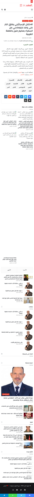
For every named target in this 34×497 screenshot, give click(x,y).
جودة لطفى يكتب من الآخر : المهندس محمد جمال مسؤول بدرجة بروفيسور (18, 399)
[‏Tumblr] (17, 96)
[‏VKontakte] (6, 96)
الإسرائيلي (28, 80)
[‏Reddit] (9, 96)
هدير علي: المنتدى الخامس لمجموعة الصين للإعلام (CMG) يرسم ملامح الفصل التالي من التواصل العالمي (13, 429)
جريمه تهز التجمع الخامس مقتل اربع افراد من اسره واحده (12, 299)
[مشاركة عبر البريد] (29, 100)
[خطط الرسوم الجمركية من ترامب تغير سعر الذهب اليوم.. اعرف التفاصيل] (8, 194)
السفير (20, 72)
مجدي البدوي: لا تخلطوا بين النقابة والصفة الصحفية (12, 333)
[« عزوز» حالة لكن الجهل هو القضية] (28, 293)
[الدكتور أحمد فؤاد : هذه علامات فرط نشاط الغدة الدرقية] (28, 416)
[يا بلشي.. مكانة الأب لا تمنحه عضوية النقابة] (28, 286)
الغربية (29, 83)
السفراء (11, 80)
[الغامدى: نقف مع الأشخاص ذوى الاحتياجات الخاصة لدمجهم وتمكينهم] (28, 408)
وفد (30, 91)
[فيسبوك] (29, 96)
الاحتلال (19, 80)
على (14, 87)
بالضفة (15, 83)
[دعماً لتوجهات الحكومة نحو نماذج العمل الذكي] (28, 445)
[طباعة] (25, 100)
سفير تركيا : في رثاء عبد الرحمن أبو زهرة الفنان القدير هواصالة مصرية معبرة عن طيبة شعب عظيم (12, 437)
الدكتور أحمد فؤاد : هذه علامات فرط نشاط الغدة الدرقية (11, 414)
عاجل (25, 17)
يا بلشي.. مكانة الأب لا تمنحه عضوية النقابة (13, 284)
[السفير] (26, 5)
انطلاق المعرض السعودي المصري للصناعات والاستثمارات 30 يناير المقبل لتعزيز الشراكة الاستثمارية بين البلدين (13, 277)
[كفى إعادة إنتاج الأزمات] (28, 346)
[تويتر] (25, 96)
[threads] (9, 490)
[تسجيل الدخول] (5, 9)
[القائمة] (32, 9)
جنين (29, 87)
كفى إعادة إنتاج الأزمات (16, 342)
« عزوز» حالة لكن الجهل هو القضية (14, 291)
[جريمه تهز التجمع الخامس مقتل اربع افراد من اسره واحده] (28, 300)
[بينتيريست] (13, 96)
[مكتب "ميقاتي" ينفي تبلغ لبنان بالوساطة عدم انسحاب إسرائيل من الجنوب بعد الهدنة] (8, 115)
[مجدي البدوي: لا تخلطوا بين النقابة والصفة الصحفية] (28, 335)
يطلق (23, 91)
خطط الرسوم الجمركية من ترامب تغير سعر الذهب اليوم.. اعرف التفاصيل (9, 259)
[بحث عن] (2, 9)
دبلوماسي (21, 87)
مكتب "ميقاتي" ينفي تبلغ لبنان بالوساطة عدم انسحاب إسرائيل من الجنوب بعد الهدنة (9, 122)
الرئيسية (30, 17)
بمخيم (7, 83)
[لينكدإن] (21, 96)
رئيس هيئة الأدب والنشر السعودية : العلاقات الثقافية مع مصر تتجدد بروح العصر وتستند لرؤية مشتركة (25, 144)
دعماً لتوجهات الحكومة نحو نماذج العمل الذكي (12, 444)
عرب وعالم (25, 21)
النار (22, 83)
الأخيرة (25, 270)
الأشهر (9, 270)
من (8, 87)
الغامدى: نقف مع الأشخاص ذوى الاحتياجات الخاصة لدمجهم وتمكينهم (11, 407)
